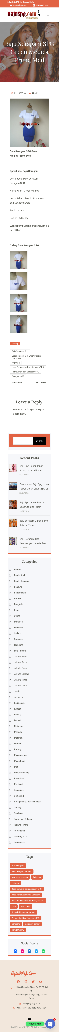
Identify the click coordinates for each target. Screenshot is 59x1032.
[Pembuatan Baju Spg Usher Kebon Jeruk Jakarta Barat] (13, 487)
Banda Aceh (19, 575)
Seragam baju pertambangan (27, 801)
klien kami (25, 906)
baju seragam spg (20, 351)
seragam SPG (18, 376)
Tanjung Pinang (21, 825)
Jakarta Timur (20, 679)
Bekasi (17, 598)
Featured (18, 627)
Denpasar (18, 621)
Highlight (18, 645)
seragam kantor (32, 924)
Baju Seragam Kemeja (21, 871)
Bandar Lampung (22, 581)
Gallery (15, 343)
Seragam (16, 924)
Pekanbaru (19, 778)
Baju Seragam (18, 865)
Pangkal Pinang (21, 772)
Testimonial (19, 830)
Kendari (17, 708)
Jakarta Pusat (20, 662)
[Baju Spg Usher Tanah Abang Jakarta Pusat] (13, 469)
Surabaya (18, 813)
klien (14, 906)
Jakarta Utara (20, 685)
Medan (17, 743)
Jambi (17, 691)
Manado (18, 732)
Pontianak (19, 784)
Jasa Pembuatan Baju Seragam (26, 895)
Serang (17, 807)
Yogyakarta (19, 842)
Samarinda (19, 790)
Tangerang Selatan (23, 819)
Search (39, 441)
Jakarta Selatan (21, 674)
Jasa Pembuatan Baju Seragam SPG (28, 367)
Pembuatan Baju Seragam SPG (25, 372)
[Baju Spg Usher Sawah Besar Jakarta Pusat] (13, 505)
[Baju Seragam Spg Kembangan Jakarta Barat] (13, 541)
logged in (32, 409)
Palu (16, 767)
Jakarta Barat (20, 656)
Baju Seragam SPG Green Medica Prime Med (26, 357)
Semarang (19, 796)
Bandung (18, 587)
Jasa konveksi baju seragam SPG (27, 889)
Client (17, 616)
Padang (17, 749)
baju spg (16, 363)
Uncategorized (21, 836)
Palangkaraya (20, 755)
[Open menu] (48, 15)
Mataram (18, 738)
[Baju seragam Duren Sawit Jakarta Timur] (13, 523)
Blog (16, 610)
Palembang (19, 761)
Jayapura (18, 697)
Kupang (17, 714)
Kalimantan (19, 703)
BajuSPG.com (22, 973)
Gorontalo (18, 639)
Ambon (17, 569)
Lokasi (17, 720)
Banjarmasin (20, 592)
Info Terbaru (20, 650)
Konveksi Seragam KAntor (23, 912)
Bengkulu (18, 604)
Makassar (19, 726)
